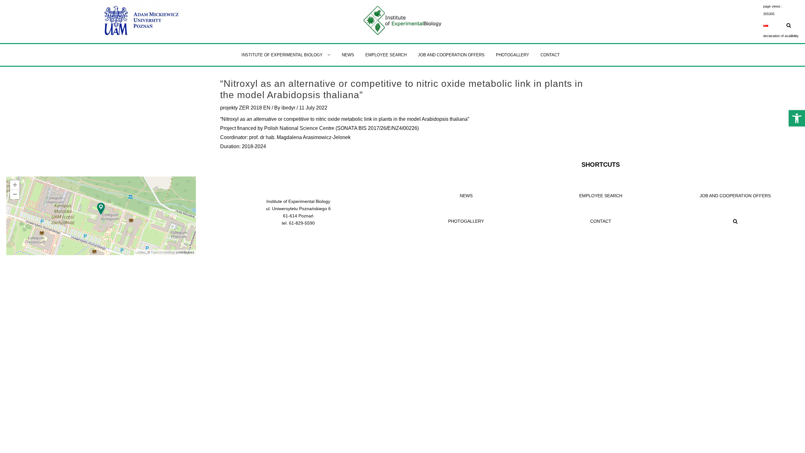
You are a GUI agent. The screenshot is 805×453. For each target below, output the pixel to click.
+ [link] (15, 185)
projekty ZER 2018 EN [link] (245, 107)
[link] (797, 118)
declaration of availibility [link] (781, 36)
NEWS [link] (466, 195)
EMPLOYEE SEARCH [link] (600, 195)
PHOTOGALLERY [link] (466, 221)
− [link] (15, 194)
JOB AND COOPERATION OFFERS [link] (735, 195)
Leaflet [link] (141, 252)
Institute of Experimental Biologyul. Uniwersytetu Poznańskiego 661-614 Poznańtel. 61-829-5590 (298, 212)
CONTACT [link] (600, 221)
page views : (772, 6)
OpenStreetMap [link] (163, 252)
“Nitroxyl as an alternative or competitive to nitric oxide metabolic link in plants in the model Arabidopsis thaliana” (401, 89)
